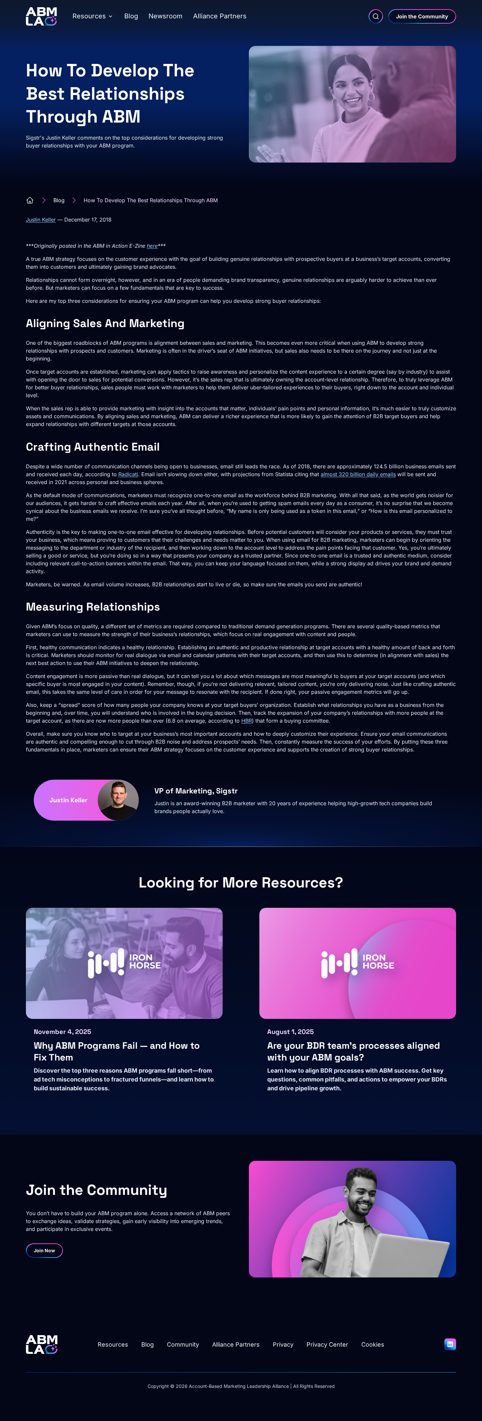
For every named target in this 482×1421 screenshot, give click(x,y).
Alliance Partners (220, 16)
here (152, 246)
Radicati (128, 474)
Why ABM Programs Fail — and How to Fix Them (117, 1051)
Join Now (44, 1250)
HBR (246, 720)
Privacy (283, 1344)
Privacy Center (327, 1344)
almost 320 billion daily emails (358, 474)
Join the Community (422, 16)
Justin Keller (41, 219)
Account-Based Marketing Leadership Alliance (239, 1386)
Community (183, 1344)
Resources (89, 16)
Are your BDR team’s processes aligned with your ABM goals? (353, 1051)
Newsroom (166, 16)
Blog (131, 16)
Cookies (372, 1344)
